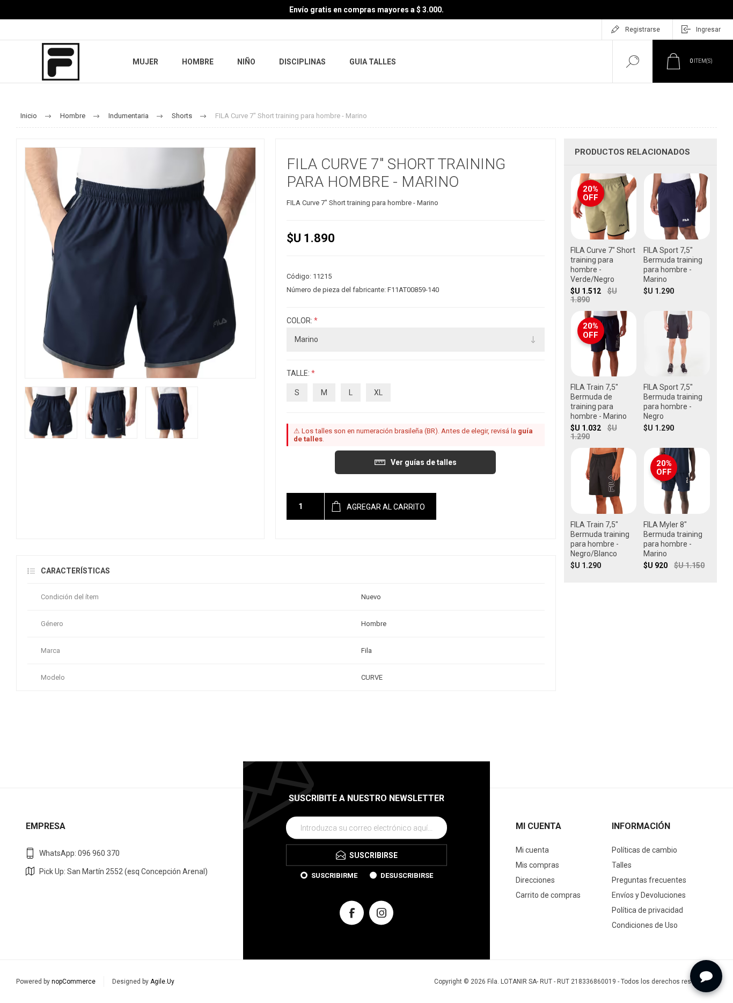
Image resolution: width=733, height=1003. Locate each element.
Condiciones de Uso (645, 925)
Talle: (299, 373)
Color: (300, 320)
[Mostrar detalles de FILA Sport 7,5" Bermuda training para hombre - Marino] (676, 238)
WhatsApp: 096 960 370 (79, 853)
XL (378, 392)
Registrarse (642, 29)
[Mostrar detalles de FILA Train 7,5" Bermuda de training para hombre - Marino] (603, 375)
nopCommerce (74, 981)
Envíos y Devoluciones (649, 895)
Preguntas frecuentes (649, 880)
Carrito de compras (548, 895)
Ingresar (708, 29)
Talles (622, 865)
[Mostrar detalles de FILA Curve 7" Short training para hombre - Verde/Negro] (603, 238)
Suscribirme (334, 875)
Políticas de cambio (644, 850)
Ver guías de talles (424, 462)
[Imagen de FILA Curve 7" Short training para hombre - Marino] (51, 413)
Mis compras (537, 865)
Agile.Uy (162, 981)
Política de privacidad (647, 910)
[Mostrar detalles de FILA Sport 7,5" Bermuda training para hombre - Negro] (676, 375)
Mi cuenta (532, 850)
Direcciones (535, 880)
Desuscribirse (406, 875)
